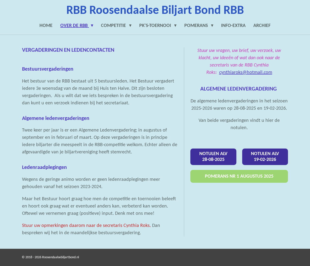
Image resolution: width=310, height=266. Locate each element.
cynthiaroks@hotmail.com (245, 72)
